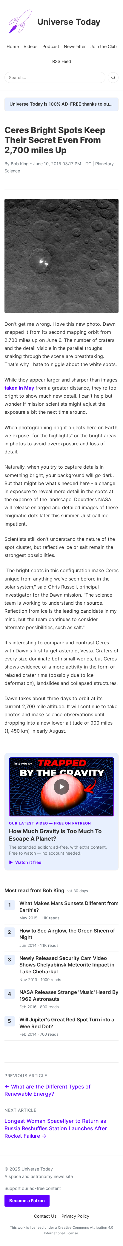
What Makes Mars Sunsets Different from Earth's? (69, 906)
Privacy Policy (75, 1216)
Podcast (50, 46)
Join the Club (103, 46)
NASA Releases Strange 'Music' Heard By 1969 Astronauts (69, 995)
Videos (31, 46)
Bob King (20, 163)
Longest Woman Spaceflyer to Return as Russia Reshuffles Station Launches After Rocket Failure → (55, 1128)
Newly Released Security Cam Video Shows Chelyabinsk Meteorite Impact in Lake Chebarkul (66, 965)
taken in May (19, 388)
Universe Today (68, 22)
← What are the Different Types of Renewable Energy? (47, 1090)
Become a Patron (27, 1200)
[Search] (113, 77)
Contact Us (45, 1216)
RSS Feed (61, 61)
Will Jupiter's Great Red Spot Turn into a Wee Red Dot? (66, 1023)
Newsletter (75, 46)
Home (13, 46)
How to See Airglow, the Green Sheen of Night (67, 934)
